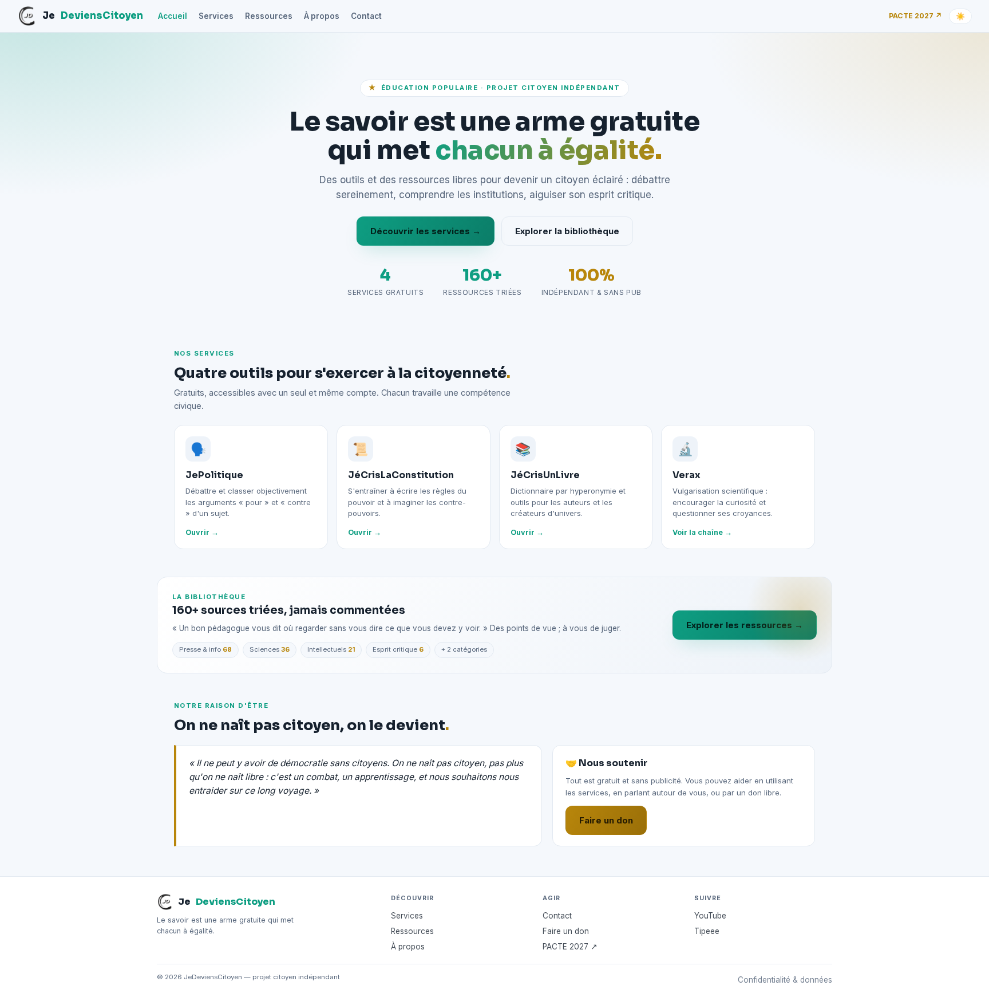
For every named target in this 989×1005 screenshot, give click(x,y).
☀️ (960, 16)
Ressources (268, 16)
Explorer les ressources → (744, 625)
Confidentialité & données (785, 979)
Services (216, 16)
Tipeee (706, 931)
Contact (366, 16)
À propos (321, 16)
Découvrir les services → (425, 231)
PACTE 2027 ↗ (915, 15)
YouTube (710, 915)
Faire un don (606, 820)
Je (92, 16)
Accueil (172, 16)
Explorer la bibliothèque (567, 231)
